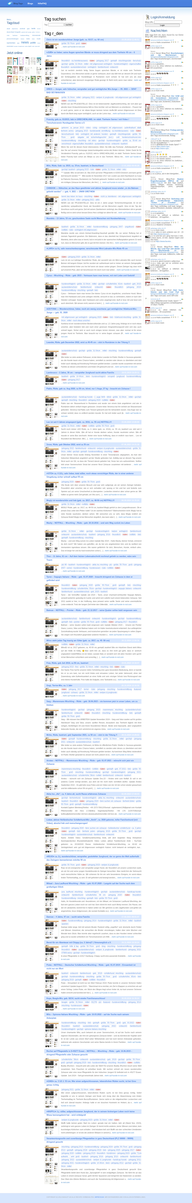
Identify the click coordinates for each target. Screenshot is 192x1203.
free (76, 667)
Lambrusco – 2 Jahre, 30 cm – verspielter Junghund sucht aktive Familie (80, 372)
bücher (38, 28)
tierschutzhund (68, 134)
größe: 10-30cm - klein (80, 376)
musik (38, 39)
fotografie (18, 32)
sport (29, 46)
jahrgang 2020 (74, 257)
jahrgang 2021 (88, 97)
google (29, 32)
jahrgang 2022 (68, 448)
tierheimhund (75, 798)
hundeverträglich (121, 64)
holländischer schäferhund (119, 828)
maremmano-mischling (71, 769)
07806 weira (67, 953)
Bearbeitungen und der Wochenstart (167, 54)
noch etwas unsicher (81, 320)
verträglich (92, 67)
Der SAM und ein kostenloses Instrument (167, 97)
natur (18, 43)
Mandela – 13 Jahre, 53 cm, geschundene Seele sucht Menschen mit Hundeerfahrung (85, 218)
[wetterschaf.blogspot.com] (33, 83)
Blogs (30, 3)
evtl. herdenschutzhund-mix (129, 137)
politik (33, 42)
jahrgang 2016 (104, 534)
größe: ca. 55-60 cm (132, 141)
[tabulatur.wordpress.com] (15, 64)
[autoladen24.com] (39, 64)
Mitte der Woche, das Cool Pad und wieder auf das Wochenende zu (167, 249)
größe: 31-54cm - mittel (78, 64)
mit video (92, 141)
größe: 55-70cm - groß (71, 43)
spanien (65, 924)
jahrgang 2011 (135, 1160)
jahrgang (101, 689)
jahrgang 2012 (117, 1163)
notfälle (65, 230)
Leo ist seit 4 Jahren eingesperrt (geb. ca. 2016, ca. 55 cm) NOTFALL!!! (79, 422)
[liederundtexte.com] (15, 73)
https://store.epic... (163, 147)
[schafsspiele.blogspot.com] (39, 83)
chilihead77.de (155, 139)
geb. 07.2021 (120, 769)
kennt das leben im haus (72, 196)
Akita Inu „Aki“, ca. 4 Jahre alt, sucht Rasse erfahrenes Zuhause (76, 794)
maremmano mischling (113, 710)
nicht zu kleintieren (109, 196)
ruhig (95, 128)
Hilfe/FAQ (42, 3)
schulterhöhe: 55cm (86, 588)
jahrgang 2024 (107, 1147)
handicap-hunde (86, 397)
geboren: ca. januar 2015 (73, 128)
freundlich (66, 61)
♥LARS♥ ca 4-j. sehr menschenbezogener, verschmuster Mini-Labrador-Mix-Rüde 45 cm (87, 248)
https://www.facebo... (164, 241)
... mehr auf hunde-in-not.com (73, 47)
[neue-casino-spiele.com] (21, 73)
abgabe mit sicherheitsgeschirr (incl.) (95, 137)
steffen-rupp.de (155, 46)
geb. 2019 (97, 973)
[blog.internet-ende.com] (39, 73)
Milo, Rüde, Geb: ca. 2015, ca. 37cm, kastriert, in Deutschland (75, 166)
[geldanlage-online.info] (33, 64)
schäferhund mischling (113, 973)
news (25, 42)
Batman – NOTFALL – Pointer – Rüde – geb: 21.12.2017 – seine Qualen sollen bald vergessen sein (91, 610)
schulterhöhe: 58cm (87, 775)
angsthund (129, 227)
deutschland (10, 32)
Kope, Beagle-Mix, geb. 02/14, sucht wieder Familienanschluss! (75, 998)
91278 (94, 1002)
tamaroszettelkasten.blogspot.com (161, 40)
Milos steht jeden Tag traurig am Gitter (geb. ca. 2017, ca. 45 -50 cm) (78, 640)
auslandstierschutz (78, 67)
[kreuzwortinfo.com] (27, 73)
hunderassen (95, 568)
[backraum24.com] (15, 83)
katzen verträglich (120, 531)
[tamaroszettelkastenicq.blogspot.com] (21, 64)
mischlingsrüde (125, 61)
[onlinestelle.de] (27, 83)
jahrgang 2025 (114, 1150)
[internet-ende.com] (33, 73)
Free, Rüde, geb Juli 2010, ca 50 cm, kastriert (67, 663)
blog (103, 946)
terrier (86, 689)
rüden (83, 43)
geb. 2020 (95, 592)
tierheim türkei (129, 801)
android (22, 28)
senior (69, 568)
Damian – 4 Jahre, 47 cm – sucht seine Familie (68, 917)
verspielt (111, 376)
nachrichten (11, 43)
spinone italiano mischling (95, 1029)
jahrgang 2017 (102, 61)
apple (28, 28)
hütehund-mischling (123, 317)
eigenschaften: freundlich (83, 144)
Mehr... (9, 20)
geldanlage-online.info (157, 191)
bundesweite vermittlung (100, 131)
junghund (120, 376)
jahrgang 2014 (90, 921)
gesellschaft (24, 32)
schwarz (74, 692)
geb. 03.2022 (128, 1023)
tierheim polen (88, 831)
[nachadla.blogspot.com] (27, 64)
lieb (77, 134)
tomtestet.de (155, 299)
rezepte (16, 46)
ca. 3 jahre (136, 828)
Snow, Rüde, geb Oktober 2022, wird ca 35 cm (67, 444)
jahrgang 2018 (81, 1150)
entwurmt (114, 67)
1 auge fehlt (99, 397)
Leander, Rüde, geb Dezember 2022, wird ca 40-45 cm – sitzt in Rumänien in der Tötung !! (88, 342)
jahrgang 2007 (116, 227)
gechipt (65, 64)
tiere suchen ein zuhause (110, 801)
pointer (77, 622)
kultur (28, 39)
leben (33, 39)
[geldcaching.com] (21, 83)
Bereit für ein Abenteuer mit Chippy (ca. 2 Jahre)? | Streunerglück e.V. (78, 942)
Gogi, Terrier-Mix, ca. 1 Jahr (59, 685)
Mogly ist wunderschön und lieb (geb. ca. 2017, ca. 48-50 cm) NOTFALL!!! (80, 500)
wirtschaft (37, 46)
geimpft (114, 61)
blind (109, 397)
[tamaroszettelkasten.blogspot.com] (9, 64)
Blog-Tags (18, 3)
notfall (98, 775)
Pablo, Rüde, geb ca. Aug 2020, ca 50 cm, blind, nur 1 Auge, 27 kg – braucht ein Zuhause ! (88, 389)
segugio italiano (125, 588)
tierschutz (137, 61)
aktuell (8, 28)
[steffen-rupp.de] (9, 83)
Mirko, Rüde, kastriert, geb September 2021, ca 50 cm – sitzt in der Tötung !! (81, 735)
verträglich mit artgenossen (110, 128)
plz (111, 565)
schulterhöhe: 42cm (114, 284)
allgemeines (15, 28)
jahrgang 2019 (103, 831)
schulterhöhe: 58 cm (95, 895)
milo (124, 169)
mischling (72, 101)
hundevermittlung (24, 35)
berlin (33, 28)
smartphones (21, 46)
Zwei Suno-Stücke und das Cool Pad (167, 291)
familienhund (103, 67)
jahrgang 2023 (93, 710)
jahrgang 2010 (68, 667)
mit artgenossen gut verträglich (128, 97)
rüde (132, 131)
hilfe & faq (74, 946)
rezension (10, 46)
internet (22, 39)
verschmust (66, 144)
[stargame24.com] (9, 73)
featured (137, 689)
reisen (39, 43)
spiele (26, 46)
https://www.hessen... (161, 234)
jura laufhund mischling (72, 892)
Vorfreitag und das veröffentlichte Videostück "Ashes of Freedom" (167, 201)
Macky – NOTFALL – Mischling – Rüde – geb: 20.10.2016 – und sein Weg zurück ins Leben (88, 523)
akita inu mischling (100, 565)
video (33, 46)
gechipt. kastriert (68, 169)
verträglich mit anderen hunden (94, 134)
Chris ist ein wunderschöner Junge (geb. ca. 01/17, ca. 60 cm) (75, 40)
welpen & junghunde (105, 97)
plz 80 (64, 565)
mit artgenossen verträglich (101, 64)
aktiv (97, 200)
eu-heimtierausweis (80, 61)
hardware (15, 35)
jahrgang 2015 (82, 131)
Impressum (99, 1197)
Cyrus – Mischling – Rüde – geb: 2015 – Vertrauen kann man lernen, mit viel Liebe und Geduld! (90, 275)
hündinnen (111, 1153)
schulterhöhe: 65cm (127, 977)
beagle (64, 1002)
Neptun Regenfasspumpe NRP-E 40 (167, 180)
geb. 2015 (136, 284)
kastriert (124, 144)
